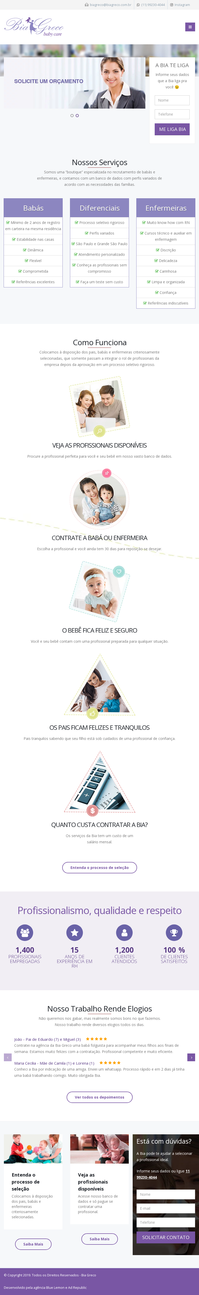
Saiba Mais (33, 1244)
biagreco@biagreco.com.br (110, 4)
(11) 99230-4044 (153, 4)
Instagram (182, 4)
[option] (74, 83)
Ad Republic (77, 1287)
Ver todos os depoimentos (99, 1097)
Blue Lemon (55, 1287)
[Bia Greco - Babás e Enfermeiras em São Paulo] (34, 27)
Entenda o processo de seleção (99, 867)
